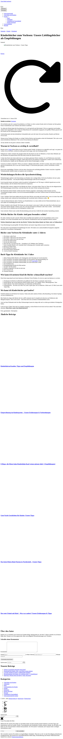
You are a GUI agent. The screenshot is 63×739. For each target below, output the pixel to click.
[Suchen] (24, 662)
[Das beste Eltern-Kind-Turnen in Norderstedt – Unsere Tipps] (31, 558)
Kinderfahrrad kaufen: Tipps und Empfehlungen (17, 366)
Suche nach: (4, 714)
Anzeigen (13, 121)
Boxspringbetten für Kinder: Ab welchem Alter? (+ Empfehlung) (20, 674)
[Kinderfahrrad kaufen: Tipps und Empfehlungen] (31, 363)
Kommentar (4, 651)
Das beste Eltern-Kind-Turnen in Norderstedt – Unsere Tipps (21, 562)
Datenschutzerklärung (17, 737)
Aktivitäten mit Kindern (10, 15)
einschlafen (35, 261)
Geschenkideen (8, 24)
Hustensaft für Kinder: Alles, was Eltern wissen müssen (18, 671)
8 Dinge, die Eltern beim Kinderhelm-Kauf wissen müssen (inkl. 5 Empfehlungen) (28, 464)
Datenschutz (27, 698)
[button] (2, 7)
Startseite (3, 31)
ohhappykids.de (13, 698)
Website (58, 654)
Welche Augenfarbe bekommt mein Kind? (15, 669)
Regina (2, 53)
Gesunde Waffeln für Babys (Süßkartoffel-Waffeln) (17, 672)
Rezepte (6, 25)
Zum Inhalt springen (6, 1)
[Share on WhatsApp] (5, 712)
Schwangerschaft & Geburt (11, 695)
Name (2, 654)
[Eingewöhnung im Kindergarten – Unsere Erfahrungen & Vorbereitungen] (31, 409)
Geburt (10, 149)
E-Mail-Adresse (30, 654)
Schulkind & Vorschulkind (14, 21)
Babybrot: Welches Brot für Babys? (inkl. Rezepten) (17, 675)
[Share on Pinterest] (5, 706)
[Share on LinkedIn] (5, 709)
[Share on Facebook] (4, 703)
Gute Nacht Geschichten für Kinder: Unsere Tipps (17, 515)
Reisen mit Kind (11, 22)
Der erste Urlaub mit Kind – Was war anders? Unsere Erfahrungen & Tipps (26, 613)
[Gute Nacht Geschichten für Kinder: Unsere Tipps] (31, 512)
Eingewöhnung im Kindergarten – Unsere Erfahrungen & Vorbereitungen (26, 412)
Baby (8, 18)
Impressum (20, 698)
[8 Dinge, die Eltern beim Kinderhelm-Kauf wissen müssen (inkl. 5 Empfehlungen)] (31, 461)
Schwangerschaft (8, 13)
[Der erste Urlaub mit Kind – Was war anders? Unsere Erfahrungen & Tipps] (31, 610)
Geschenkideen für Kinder (11, 687)
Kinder (6, 16)
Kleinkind (9, 19)
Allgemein (6, 684)
